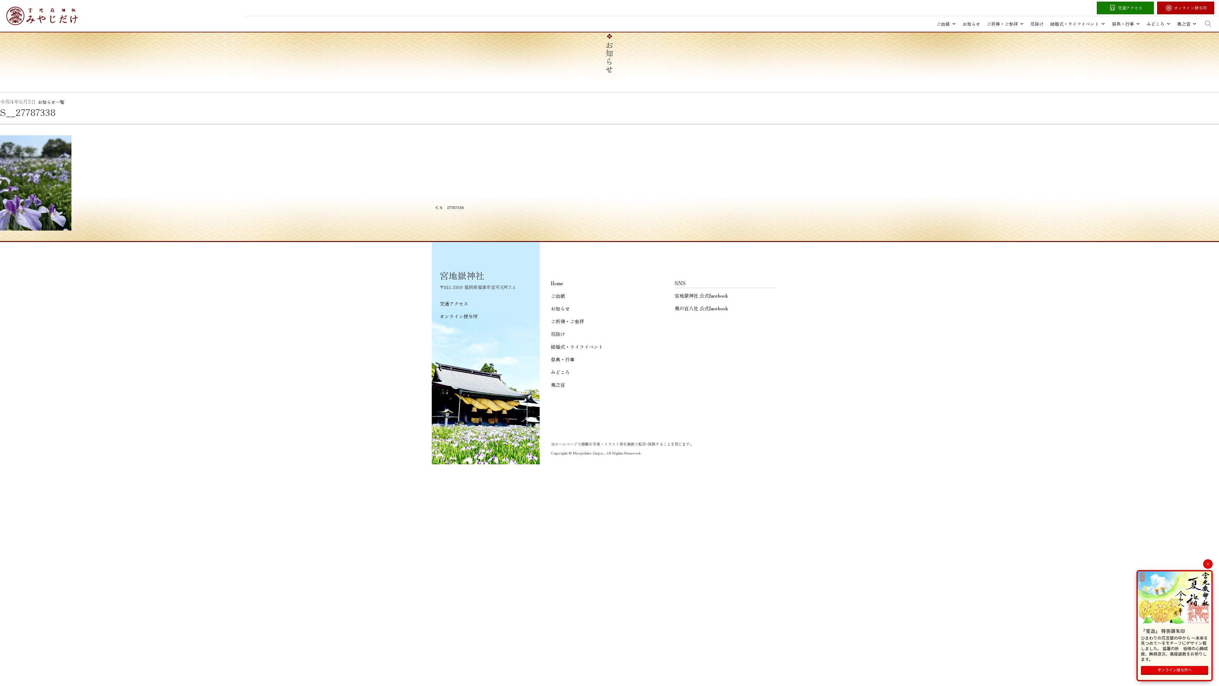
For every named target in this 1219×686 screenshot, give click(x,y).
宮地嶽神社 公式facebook (701, 295)
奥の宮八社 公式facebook (701, 308)
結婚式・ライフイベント (1074, 24)
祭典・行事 (1123, 24)
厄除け (1037, 24)
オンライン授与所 (1190, 8)
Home (557, 283)
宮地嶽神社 (42, 15)
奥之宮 (1183, 24)
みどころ (1155, 24)
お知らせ (971, 24)
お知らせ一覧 (51, 102)
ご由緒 (943, 24)
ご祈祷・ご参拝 (1002, 24)
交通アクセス (1130, 8)
